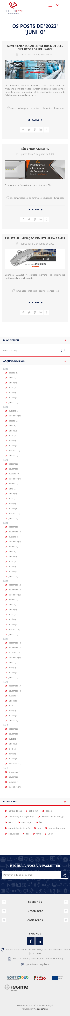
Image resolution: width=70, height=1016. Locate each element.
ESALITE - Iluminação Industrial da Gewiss (35, 238)
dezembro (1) (15, 526)
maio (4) (12, 387)
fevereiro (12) (15, 763)
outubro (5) (14, 536)
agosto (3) (13, 420)
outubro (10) (14, 652)
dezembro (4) (15, 642)
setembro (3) (15, 594)
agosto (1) (13, 483)
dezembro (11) (15, 464)
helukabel (59, 108)
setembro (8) (15, 657)
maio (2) (12, 614)
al (11, 197)
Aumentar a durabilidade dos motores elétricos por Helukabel (35, 47)
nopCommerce (41, 1008)
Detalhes (33, 119)
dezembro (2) (15, 584)
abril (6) (12, 392)
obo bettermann (57, 827)
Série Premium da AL (35, 148)
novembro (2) (15, 531)
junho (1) (13, 700)
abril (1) (12, 753)
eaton (11, 822)
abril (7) (12, 440)
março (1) (13, 672)
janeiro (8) (13, 720)
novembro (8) (15, 647)
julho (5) (12, 425)
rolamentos (46, 108)
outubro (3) (14, 410)
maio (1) (12, 705)
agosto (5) (13, 372)
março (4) (13, 397)
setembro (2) (15, 541)
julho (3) (12, 377)
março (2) (13, 508)
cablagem (23, 108)
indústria (32, 290)
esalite (42, 290)
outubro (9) (14, 473)
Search (63, 350)
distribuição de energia (53, 816)
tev (27, 833)
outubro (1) (14, 695)
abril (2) (12, 619)
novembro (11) (15, 468)
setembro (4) (15, 786)
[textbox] (31, 350)
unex (50, 833)
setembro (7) (15, 478)
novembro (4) (15, 690)
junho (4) (13, 382)
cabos (13, 108)
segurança (46, 197)
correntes (34, 108)
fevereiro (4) (14, 629)
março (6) (13, 624)
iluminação (59, 197)
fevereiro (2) (14, 450)
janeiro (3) (13, 518)
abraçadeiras (15, 810)
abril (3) (12, 503)
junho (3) (13, 430)
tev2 (38, 833)
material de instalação (19, 827)
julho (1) (12, 662)
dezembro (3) (15, 685)
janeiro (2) (13, 634)
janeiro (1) (13, 402)
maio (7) (12, 498)
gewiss (50, 290)
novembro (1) (15, 733)
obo (40, 827)
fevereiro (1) (14, 513)
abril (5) (12, 566)
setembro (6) (15, 415)
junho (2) (13, 556)
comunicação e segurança (27, 197)
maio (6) (12, 435)
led (57, 290)
